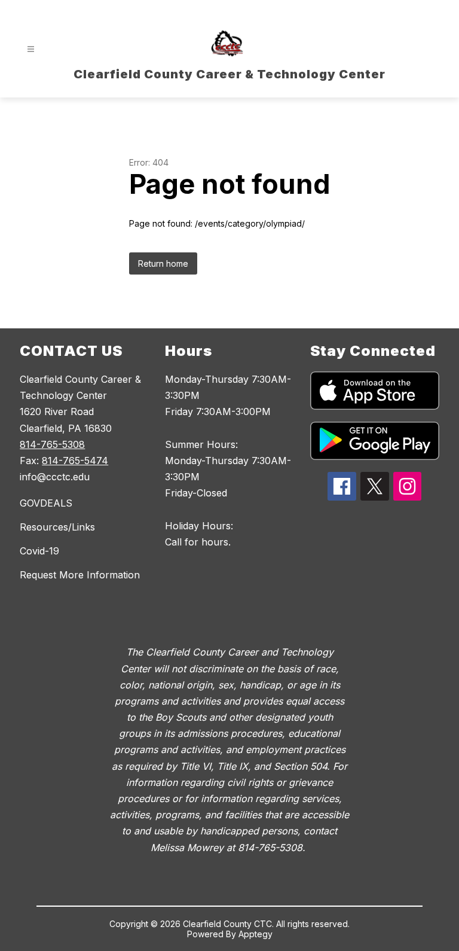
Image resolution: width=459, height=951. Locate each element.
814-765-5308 (52, 444)
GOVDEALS (46, 503)
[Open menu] (31, 49)
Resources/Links (57, 527)
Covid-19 (39, 551)
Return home (163, 263)
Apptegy (255, 934)
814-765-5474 (75, 461)
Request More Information (80, 575)
